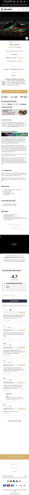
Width (14, 72)
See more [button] (19, 318)
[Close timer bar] (27, 1)
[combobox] (25, 295)
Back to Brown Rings (15, 456)
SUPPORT (14, 471)
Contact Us (14, 464)
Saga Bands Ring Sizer (9, 215)
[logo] (6, 9)
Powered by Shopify (14, 493)
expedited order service (13, 126)
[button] (14, 47)
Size (14, 66)
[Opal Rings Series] (14, 134)
